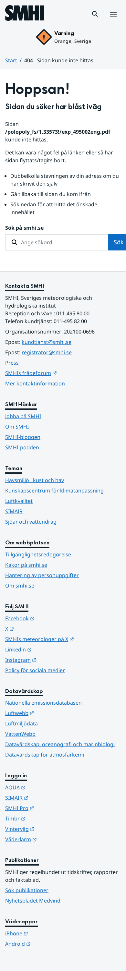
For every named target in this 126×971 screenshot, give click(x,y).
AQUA (47, 787)
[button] (95, 14)
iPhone (48, 933)
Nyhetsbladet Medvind (32, 900)
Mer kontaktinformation (35, 383)
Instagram (52, 659)
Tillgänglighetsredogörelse (38, 554)
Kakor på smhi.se (26, 564)
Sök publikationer (26, 890)
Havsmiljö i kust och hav (34, 480)
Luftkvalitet (19, 500)
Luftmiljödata (21, 723)
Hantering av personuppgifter (42, 575)
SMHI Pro (51, 808)
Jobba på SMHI (23, 416)
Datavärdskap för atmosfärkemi (44, 754)
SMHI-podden (22, 447)
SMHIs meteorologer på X (63, 639)
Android (49, 943)
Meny (113, 21)
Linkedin (50, 649)
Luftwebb (51, 713)
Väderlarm (52, 839)
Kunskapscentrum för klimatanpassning (54, 490)
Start (11, 60)
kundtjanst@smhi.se (46, 342)
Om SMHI (17, 426)
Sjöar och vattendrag (31, 521)
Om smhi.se (19, 585)
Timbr (47, 818)
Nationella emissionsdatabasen (43, 702)
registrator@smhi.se (47, 352)
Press (12, 362)
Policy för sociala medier (35, 670)
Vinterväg (51, 828)
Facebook (51, 618)
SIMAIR (14, 511)
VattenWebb (20, 733)
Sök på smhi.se (24, 227)
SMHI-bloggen (22, 437)
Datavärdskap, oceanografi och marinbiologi (60, 744)
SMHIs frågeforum (62, 373)
